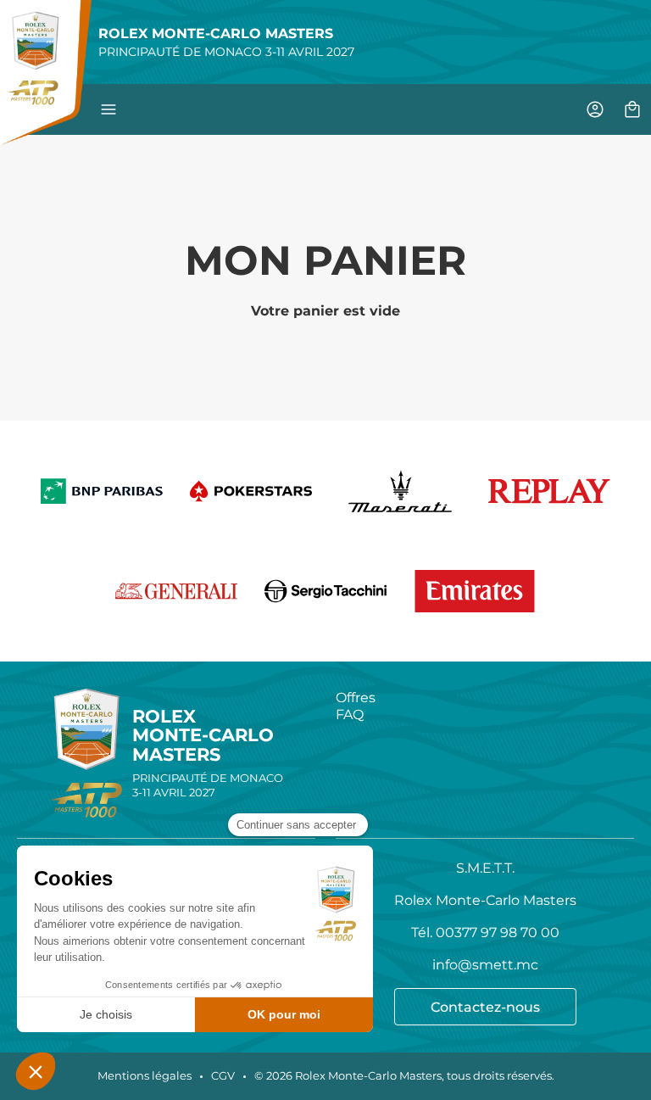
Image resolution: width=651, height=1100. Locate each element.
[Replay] (549, 491)
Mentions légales (144, 1075)
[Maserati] (400, 491)
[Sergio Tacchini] (325, 591)
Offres (356, 697)
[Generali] (176, 591)
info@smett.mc (485, 964)
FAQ (350, 714)
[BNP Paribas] (102, 491)
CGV (223, 1075)
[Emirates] (474, 591)
